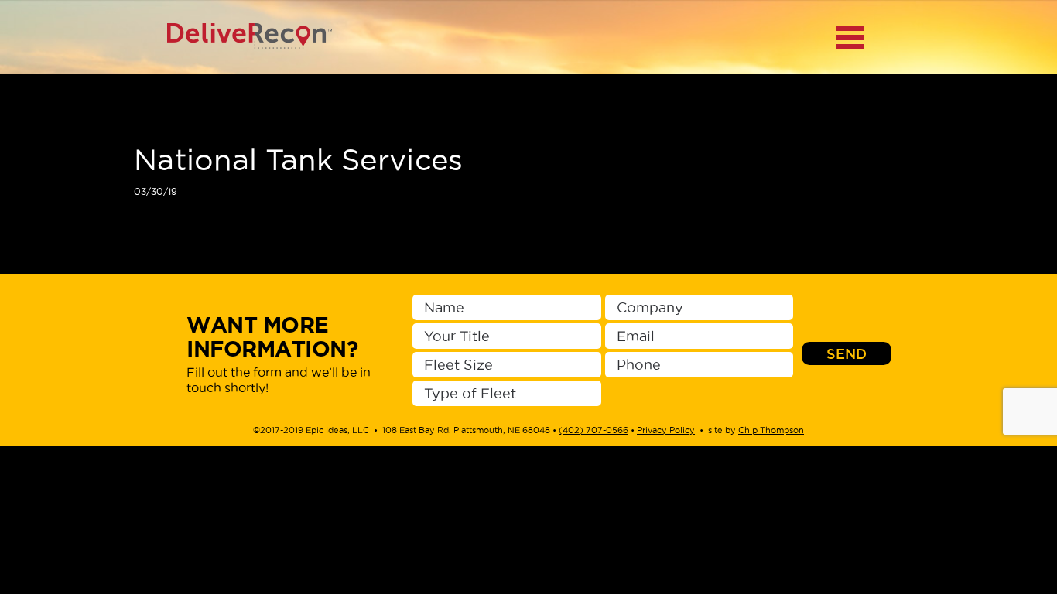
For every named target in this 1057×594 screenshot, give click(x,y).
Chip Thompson (771, 430)
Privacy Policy (666, 430)
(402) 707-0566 (593, 430)
